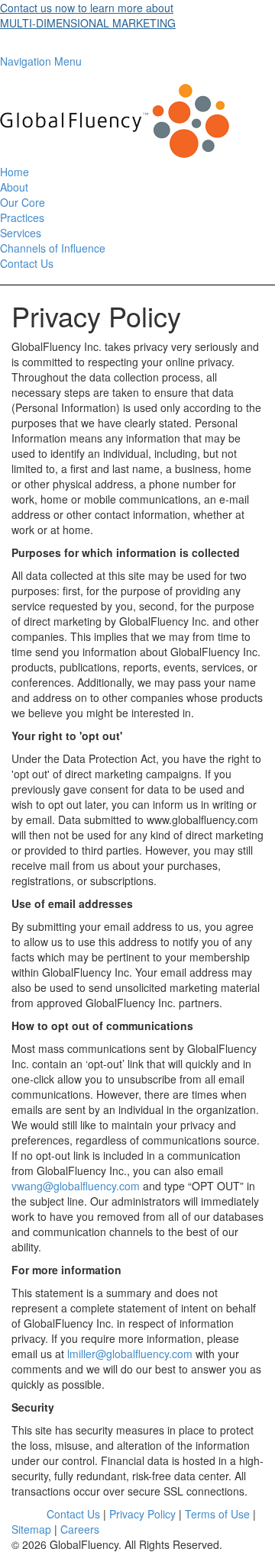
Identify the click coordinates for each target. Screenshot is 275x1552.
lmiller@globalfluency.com (129, 1353)
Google (29, 1513)
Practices (22, 217)
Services (20, 232)
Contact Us (26, 263)
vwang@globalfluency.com (75, 1185)
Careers (79, 1529)
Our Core (22, 202)
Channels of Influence (52, 248)
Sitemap (31, 1529)
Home (14, 171)
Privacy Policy (142, 1513)
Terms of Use (217, 1513)
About (14, 187)
